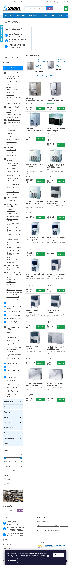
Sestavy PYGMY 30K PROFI (13, 172)
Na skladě (10, 470)
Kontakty (5, 2)
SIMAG (9, 483)
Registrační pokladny (13, 370)
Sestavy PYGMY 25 (12, 166)
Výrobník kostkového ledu (14, 347)
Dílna (6, 417)
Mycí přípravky (11, 130)
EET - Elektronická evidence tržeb (48, 530)
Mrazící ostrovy (11, 282)
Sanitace (9, 134)
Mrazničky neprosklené (13, 234)
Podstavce (10, 100)
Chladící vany (10, 263)
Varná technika (11, 367)
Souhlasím (59, 555)
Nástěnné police (11, 92)
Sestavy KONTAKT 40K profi (13, 181)
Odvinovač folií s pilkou (13, 76)
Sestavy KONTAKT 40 (13, 185)
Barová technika (12, 303)
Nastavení (12, 560)
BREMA (10, 479)
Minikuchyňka (10, 95)
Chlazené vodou (12, 337)
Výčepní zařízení (13, 107)
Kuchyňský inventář (13, 318)
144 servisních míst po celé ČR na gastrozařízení (52, 526)
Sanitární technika (12, 363)
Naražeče (9, 136)
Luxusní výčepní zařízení (14, 114)
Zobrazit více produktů (45, 76)
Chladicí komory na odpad (14, 290)
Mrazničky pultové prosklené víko (12, 210)
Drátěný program (12, 391)
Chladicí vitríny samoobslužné (11, 278)
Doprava (23, 2)
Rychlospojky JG (11, 144)
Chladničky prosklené (13, 216)
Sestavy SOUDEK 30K (13, 178)
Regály (9, 87)
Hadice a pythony (12, 142)
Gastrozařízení (9, 68)
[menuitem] (9, 15)
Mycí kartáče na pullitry (13, 125)
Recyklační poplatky (43, 521)
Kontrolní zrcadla (12, 387)
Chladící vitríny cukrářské (14, 248)
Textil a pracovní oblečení (12, 395)
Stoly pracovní (11, 79)
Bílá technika (8, 401)
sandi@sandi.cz (15, 34)
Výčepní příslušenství (13, 120)
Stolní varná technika (14, 315)
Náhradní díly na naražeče (14, 139)
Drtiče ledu (10, 332)
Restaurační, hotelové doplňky (14, 307)
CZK (65, 2)
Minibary (9, 287)
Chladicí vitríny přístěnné (14, 242)
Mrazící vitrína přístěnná (14, 275)
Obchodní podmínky (9, 548)
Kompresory (10, 152)
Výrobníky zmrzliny (13, 384)
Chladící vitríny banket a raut (14, 230)
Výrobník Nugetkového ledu (13, 359)
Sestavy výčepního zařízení (13, 159)
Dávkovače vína (12, 198)
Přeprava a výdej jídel (14, 312)
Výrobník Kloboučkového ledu (14, 355)
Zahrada (7, 422)
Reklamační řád (7, 544)
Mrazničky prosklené (13, 213)
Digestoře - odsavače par (14, 97)
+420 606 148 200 (17, 45)
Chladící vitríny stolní (13, 227)
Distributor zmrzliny (12, 260)
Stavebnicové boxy (12, 265)
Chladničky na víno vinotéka (12, 219)
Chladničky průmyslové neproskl (13, 253)
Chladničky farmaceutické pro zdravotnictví (14, 293)
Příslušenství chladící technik (13, 224)
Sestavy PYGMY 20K (13, 163)
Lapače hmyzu (11, 381)
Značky (6, 443)
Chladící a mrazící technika (13, 205)
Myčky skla (10, 128)
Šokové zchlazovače (13, 250)
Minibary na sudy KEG (13, 297)
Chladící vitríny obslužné (14, 245)
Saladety (9, 237)
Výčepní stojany (11, 156)
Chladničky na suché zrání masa (14, 268)
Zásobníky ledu (11, 335)
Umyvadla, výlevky (12, 89)
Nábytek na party (12, 81)
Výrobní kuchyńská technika (13, 323)
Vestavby (7, 412)
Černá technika (9, 407)
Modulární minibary (12, 299)
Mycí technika (11, 377)
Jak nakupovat (14, 2)
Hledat (50, 8)
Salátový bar (10, 284)
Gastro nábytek (12, 73)
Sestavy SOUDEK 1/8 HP (14, 175)
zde (48, 556)
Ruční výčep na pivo (13, 117)
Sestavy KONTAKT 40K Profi (13, 188)
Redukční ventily (11, 150)
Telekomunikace (9, 438)
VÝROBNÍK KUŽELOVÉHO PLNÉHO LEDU (14, 350)
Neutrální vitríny (11, 257)
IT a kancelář (8, 428)
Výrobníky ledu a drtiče (13, 328)
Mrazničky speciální (12, 239)
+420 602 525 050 (17, 39)
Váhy (8, 374)
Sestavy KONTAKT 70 (13, 192)
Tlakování (10, 147)
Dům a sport (8, 433)
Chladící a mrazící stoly (13, 272)
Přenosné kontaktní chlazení (12, 111)
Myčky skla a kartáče (13, 122)
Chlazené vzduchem (13, 340)
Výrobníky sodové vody (14, 104)
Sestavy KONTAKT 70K (13, 194)
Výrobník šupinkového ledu (13, 343)
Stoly (8, 84)
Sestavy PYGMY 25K (13, 168)
